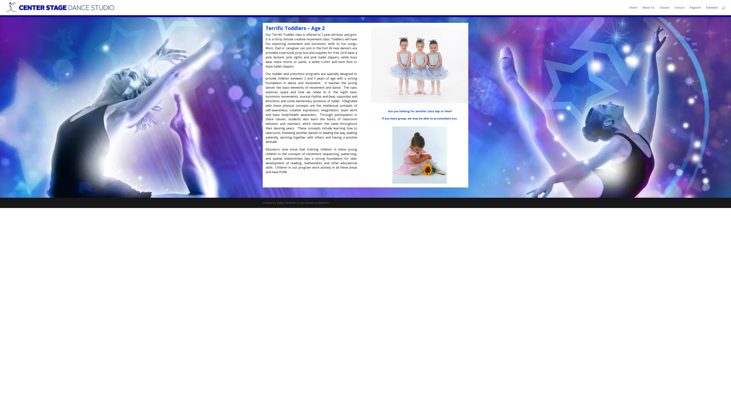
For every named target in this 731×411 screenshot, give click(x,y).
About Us (648, 7)
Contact (679, 7)
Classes (664, 7)
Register (695, 7)
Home (633, 7)
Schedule (712, 7)
